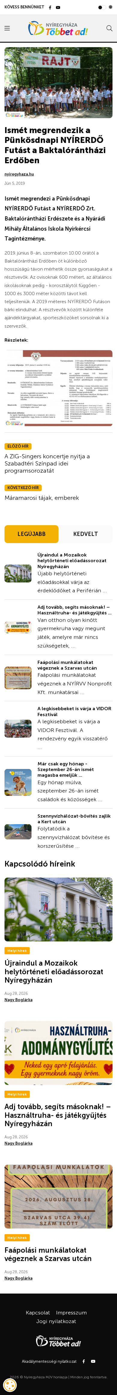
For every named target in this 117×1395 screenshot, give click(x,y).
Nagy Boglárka (18, 1000)
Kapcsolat (38, 1312)
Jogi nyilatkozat (56, 1321)
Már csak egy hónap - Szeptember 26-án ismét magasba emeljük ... (66, 769)
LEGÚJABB (31, 534)
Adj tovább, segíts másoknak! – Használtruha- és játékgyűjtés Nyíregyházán (57, 1115)
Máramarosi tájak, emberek (41, 497)
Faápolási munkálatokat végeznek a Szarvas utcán (67, 665)
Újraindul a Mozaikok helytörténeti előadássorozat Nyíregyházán (72, 560)
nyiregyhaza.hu (19, 174)
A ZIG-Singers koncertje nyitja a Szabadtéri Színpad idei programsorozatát (47, 463)
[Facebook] (50, 8)
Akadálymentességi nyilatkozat (49, 1361)
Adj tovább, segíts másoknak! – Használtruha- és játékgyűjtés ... (75, 610)
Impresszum (71, 1312)
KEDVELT (85, 534)
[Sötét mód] (110, 7)
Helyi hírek (17, 951)
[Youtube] (58, 8)
